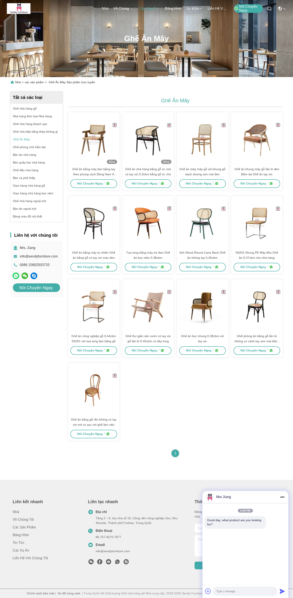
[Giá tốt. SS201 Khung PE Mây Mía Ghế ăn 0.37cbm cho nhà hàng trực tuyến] (257, 222)
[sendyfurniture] (34, 276)
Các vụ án (21, 550)
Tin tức (18, 542)
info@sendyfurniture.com (39, 256)
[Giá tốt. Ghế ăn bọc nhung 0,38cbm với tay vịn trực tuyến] (202, 306)
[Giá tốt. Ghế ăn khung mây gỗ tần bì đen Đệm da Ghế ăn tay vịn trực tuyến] (257, 139)
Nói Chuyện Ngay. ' (91, 183)
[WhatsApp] (16, 276)
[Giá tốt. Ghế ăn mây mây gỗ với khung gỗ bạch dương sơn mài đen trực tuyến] (202, 139)
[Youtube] (109, 563)
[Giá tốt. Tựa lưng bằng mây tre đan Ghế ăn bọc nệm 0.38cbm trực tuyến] (148, 222)
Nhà (105, 8)
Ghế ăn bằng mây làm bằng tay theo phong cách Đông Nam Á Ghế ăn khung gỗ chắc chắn (93, 174)
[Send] (282, 591)
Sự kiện (192, 8)
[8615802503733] (117, 563)
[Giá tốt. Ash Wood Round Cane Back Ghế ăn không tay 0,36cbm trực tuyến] (202, 222)
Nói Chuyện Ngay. (248, 8)
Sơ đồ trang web (69, 593)
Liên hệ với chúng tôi (218, 8)
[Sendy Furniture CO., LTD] (18, 8)
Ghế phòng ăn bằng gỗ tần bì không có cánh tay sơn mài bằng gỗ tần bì (257, 341)
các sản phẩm (149, 8)
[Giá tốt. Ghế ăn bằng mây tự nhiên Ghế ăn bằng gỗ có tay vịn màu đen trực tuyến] (93, 222)
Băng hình (173, 8)
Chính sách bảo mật (40, 593)
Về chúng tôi (123, 8)
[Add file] (208, 591)
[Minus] (282, 497)
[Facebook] (100, 563)
